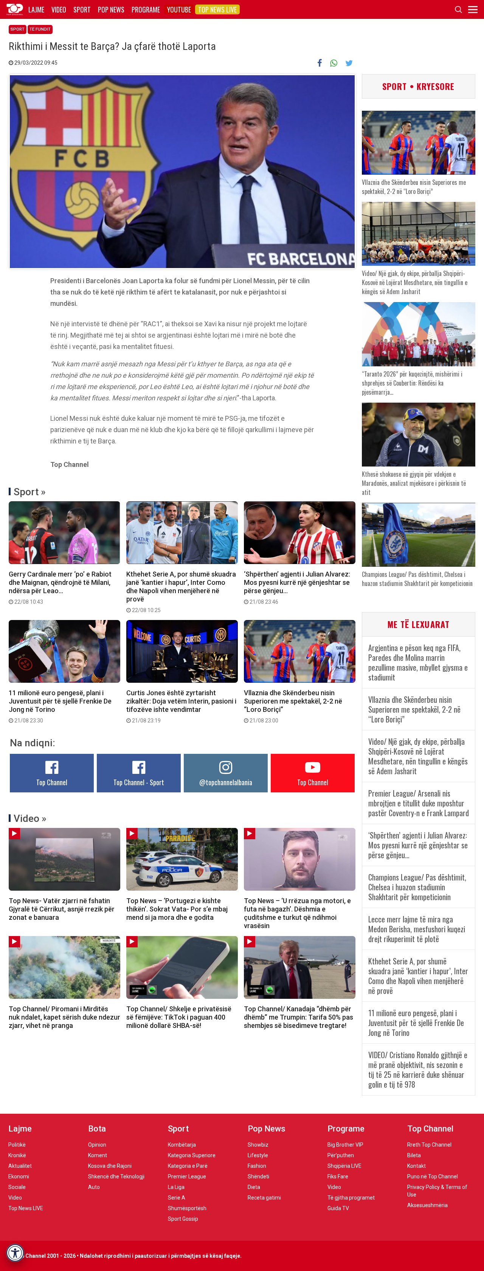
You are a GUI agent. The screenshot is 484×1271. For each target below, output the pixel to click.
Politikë (17, 1145)
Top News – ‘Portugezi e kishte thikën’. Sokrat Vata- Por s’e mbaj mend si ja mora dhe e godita (177, 909)
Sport (82, 9)
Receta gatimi (264, 1198)
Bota (97, 1128)
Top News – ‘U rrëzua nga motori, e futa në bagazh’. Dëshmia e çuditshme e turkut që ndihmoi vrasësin (297, 913)
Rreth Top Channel (429, 1145)
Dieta (254, 1187)
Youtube (179, 9)
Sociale (17, 1187)
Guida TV (338, 1208)
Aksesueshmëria (427, 1205)
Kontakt (416, 1166)
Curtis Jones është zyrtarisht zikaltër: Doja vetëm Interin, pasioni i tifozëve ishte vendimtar (181, 706)
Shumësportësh (187, 1208)
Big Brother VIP (345, 1145)
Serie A (176, 1198)
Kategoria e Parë (188, 1166)
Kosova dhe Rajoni (110, 1166)
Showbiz (258, 1145)
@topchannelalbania (225, 782)
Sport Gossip (183, 1219)
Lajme (36, 9)
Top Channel (51, 782)
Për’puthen (340, 1155)
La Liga (176, 1187)
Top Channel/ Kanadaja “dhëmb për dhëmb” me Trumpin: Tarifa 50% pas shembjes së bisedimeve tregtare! (298, 1017)
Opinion (97, 1145)
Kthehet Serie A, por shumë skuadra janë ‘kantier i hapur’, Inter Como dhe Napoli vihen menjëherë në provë (181, 591)
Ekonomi (18, 1176)
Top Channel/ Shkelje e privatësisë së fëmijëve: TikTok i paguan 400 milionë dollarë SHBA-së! (178, 1017)
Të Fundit (40, 29)
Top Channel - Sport (138, 782)
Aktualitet (20, 1166)
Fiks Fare (337, 1176)
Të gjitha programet (351, 1198)
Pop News (111, 9)
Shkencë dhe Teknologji (116, 1176)
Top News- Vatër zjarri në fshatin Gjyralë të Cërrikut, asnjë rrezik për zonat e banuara (62, 909)
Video (58, 9)
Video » (30, 818)
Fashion (257, 1166)
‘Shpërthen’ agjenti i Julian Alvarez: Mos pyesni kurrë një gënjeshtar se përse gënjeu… (297, 587)
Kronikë (17, 1155)
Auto (94, 1187)
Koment (97, 1155)
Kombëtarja (182, 1145)
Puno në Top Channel (432, 1176)
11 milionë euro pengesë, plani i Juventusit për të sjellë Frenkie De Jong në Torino (60, 706)
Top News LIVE (217, 9)
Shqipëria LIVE (344, 1166)
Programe (146, 9)
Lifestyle (258, 1155)
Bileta (414, 1155)
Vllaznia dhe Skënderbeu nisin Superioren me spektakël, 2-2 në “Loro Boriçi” (293, 706)
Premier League (187, 1176)
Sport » (30, 492)
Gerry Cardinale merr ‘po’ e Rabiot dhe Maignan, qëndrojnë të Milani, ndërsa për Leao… (60, 587)
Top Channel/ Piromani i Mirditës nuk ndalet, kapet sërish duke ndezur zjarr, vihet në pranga (64, 1017)
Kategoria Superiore (192, 1155)
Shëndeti (258, 1176)
